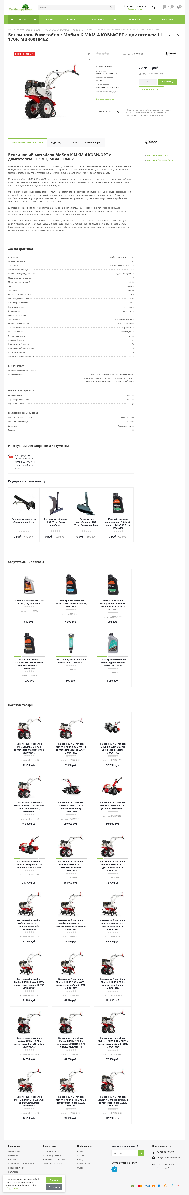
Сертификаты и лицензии (21, 1163)
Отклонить (54, 1187)
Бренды (81, 1159)
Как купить (49, 1145)
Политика (13, 1171)
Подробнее (12, 1188)
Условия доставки (52, 1155)
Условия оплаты (51, 1151)
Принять (54, 1180)
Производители (16, 1167)
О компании (14, 1151)
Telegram (114, 1169)
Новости (12, 1159)
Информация (85, 1145)
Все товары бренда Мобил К (160, 160)
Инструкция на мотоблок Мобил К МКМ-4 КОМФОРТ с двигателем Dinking (25, 460)
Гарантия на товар (52, 1163)
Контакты (13, 1155)
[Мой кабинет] (153, 7)
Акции (80, 1151)
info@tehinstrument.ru (168, 1157)
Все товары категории (157, 155)
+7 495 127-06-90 (135, 6)
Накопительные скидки (54, 1159)
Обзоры (81, 1167)
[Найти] (111, 7)
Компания (14, 1145)
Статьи (80, 1155)
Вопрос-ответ (84, 1163)
